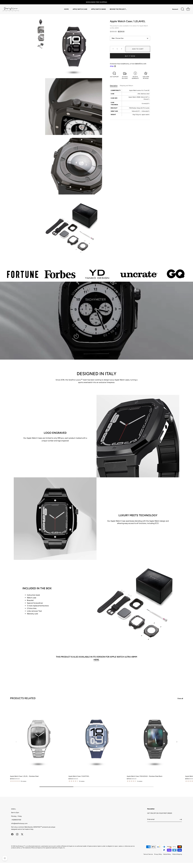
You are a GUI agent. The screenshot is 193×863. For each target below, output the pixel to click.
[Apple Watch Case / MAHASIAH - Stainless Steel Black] (155, 739)
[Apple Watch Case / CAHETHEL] (96, 739)
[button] (16, 741)
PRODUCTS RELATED (23, 698)
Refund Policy (167, 854)
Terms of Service (148, 854)
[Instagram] (17, 834)
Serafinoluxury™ (20, 846)
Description (113, 85)
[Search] (182, 9)
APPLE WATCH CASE (80, 9)
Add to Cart (138, 49)
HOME (66, 9)
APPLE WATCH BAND (98, 9)
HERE (96, 659)
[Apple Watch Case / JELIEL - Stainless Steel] (38, 739)
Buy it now (130, 56)
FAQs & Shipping (177, 854)
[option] (40, 22)
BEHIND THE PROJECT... (118, 9)
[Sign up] (181, 819)
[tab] (115, 85)
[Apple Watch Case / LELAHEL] (40, 21)
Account (175, 9)
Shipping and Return (126, 85)
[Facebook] (12, 834)
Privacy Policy (158, 854)
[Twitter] (22, 834)
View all (180, 698)
